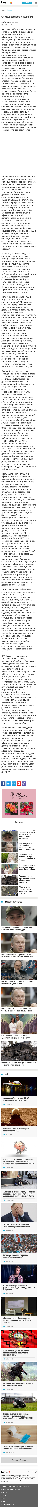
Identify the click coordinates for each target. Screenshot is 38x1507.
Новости (27, 3)
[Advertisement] (19, 152)
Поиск (3, 1501)
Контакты (4, 1492)
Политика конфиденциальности (10, 1489)
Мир (3, 10)
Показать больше (19, 1460)
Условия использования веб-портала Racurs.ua (15, 1486)
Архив (3, 1498)
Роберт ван (9, 22)
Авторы (3, 1495)
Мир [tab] (6, 1074)
